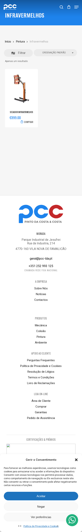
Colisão (41, 331)
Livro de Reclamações (41, 383)
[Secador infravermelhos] (21, 88)
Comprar (41, 406)
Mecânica (41, 325)
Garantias (41, 412)
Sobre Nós (41, 288)
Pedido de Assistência (41, 418)
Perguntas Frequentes (41, 360)
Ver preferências (41, 517)
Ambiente (41, 342)
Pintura (20, 41)
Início (8, 41)
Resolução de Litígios (40, 371)
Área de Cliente (41, 401)
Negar (41, 506)
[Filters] (18, 53)
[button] (76, 460)
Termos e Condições (41, 377)
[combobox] (55, 52)
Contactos (41, 300)
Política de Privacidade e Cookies (41, 526)
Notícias (41, 294)
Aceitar (41, 496)
